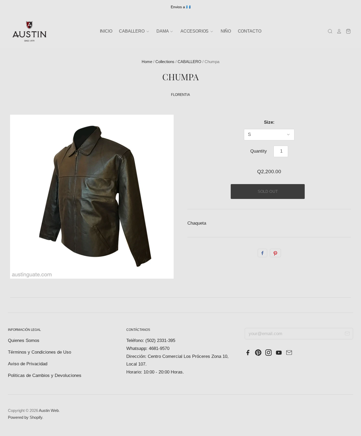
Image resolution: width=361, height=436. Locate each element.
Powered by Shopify (25, 417)
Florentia (180, 95)
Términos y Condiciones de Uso (39, 352)
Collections (164, 62)
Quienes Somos (23, 340)
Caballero (132, 31)
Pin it (275, 253)
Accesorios (195, 31)
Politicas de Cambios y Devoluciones (44, 375)
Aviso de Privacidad (27, 363)
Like (262, 253)
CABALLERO (189, 62)
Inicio (106, 31)
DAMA (162, 31)
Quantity (258, 151)
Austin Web (49, 410)
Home (147, 62)
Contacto (249, 31)
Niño (226, 31)
